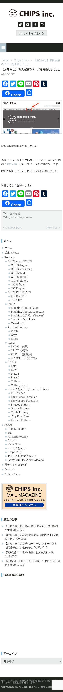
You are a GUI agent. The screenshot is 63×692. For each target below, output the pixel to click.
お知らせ (15, 213)
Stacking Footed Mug (24, 307)
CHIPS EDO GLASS (19, 292)
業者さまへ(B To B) (16, 464)
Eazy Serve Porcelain (24, 396)
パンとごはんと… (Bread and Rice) (28, 389)
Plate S (15, 373)
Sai (10, 432)
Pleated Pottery (20, 420)
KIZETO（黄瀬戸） (22, 354)
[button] (3, 47)
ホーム (8, 247)
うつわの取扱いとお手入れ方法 (26, 459)
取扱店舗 (11, 164)
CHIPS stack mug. (22, 269)
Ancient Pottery (18, 327)
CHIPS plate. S (19, 276)
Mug (13, 365)
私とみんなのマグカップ (22, 456)
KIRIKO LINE (18, 296)
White (15, 331)
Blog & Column (17, 428)
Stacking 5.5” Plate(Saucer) (27, 315)
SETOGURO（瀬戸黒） (24, 358)
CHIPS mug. (18, 273)
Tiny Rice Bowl (20, 416)
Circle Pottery (19, 412)
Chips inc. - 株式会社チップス (31, 13)
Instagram (42, 24)
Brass (14, 338)
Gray (14, 334)
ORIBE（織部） (20, 350)
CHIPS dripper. (20, 265)
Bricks (12, 362)
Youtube (28, 24)
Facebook (35, 24)
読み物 (8, 425)
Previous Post (13, 227)
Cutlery (15, 381)
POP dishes (18, 393)
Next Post (52, 227)
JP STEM (16, 300)
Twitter (20, 24)
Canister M (18, 323)
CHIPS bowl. (18, 284)
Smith (11, 303)
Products (10, 257)
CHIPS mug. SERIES (20, 261)
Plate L (15, 377)
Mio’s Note (14, 444)
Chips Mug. (14, 452)
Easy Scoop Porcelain (24, 400)
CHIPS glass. (18, 288)
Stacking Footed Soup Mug (28, 311)
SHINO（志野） (20, 346)
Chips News (24, 217)
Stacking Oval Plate (23, 319)
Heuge (12, 342)
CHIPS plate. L (19, 280)
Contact (10, 469)
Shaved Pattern (20, 404)
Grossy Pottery (20, 408)
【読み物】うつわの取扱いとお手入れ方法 (29, 552)
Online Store (13, 474)
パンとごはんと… (17, 448)
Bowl (14, 369)
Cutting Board (19, 385)
